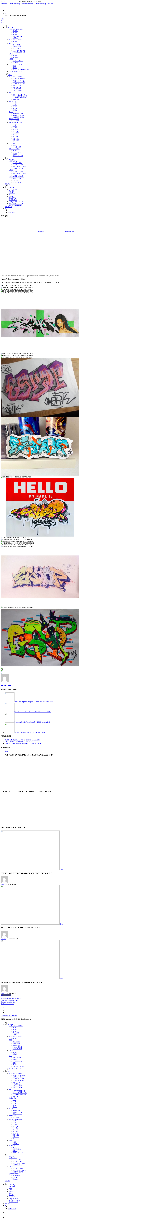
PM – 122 (16, 1135)
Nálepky (11, 1195)
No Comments (69, 231)
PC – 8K (15, 1133)
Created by (9, 1016)
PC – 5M (15, 1128)
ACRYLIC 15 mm (18, 1079)
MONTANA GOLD (15, 1036)
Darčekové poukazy (15, 1200)
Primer (15, 1059)
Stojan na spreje (13, 1198)
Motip (10, 1056)
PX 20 (15, 1121)
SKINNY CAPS (18, 1168)
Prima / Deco (17, 1057)
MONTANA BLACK (16, 1026)
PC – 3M (15, 1126)
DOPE (15, 1064)
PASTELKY (17, 1117)
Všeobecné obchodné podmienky (11, 998)
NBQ (10, 1040)
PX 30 (15, 1124)
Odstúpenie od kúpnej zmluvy (10, 1000)
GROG (11, 1089)
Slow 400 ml (16, 1043)
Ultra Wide (16, 1033)
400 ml (15, 1027)
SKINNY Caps (17, 1161)
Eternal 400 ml (17, 1047)
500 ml (15, 1029)
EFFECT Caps (17, 1165)
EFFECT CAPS (18, 1172)
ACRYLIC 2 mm (18, 1077)
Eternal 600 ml (17, 1049)
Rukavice (11, 1196)
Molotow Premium (18, 1066)
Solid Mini (16, 1144)
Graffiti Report (13, 1202)
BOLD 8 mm (17, 1084)
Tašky (10, 1188)
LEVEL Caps (17, 1159)
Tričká (11, 1189)
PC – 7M (15, 1131)
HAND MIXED (14, 1115)
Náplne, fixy (12, 1145)
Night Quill (16, 1175)
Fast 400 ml (16, 1045)
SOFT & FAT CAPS (19, 1170)
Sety (14, 1138)
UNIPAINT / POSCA (15, 1119)
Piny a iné (12, 1186)
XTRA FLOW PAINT (20, 1094)
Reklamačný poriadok (7, 1004)
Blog (54, 221)
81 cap (15, 1177)
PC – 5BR (16, 1130)
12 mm (15, 1101)
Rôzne (15, 1035)
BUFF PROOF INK (19, 1091)
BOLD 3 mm (17, 1082)
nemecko (41, 232)
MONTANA (17, 1149)
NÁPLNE (16, 1096)
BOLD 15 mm (17, 1087)
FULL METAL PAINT (20, 1093)
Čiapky (11, 1193)
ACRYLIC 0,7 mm (19, 1075)
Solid (14, 1142)
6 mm (14, 1100)
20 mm (15, 1107)
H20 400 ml (16, 1042)
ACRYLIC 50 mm (18, 1080)
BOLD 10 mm (17, 1086)
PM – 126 (16, 1137)
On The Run (12, 1098)
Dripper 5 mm (17, 1110)
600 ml (15, 1031)
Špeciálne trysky (14, 1174)
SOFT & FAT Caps (19, 1163)
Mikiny (11, 1191)
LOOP (11, 1050)
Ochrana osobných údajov (9, 1002)
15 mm (15, 1103)
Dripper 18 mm (17, 1114)
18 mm (15, 1105)
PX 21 (15, 1123)
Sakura (11, 1140)
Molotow (15, 1179)
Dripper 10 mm (17, 1112)
